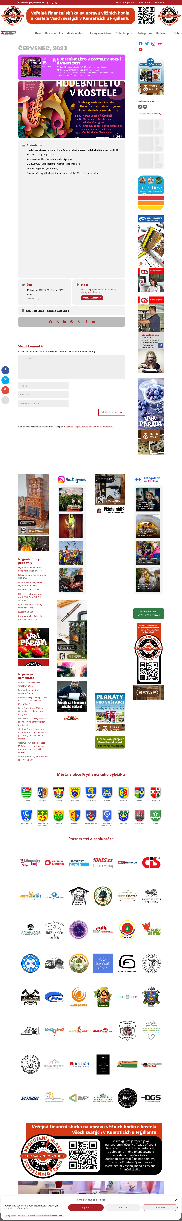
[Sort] (145, 107)
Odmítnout (122, 1207)
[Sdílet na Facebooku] (50, 321)
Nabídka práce (125, 33)
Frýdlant (22, 612)
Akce (118, 3)
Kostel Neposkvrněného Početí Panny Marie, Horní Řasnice (98, 291)
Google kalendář (57, 311)
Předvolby (160, 1207)
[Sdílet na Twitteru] (57, 321)
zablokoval (148, 613)
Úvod (38, 33)
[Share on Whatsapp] (78, 321)
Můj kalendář (35, 311)
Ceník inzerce (145, 3)
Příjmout (86, 1207)
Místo (84, 285)
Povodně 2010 (24, 589)
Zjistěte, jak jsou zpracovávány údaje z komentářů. (90, 426)
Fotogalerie (145, 33)
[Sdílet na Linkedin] (64, 321)
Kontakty (159, 3)
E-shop (178, 33)
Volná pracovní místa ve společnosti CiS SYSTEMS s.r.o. (32, 700)
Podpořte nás (129, 3)
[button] (176, 1199)
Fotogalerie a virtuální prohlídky (33, 575)
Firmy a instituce (101, 33)
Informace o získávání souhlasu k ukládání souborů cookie (41, 1215)
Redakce (161, 33)
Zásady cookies (10, 1215)
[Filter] (140, 107)
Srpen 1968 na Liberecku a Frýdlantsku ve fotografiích (31, 711)
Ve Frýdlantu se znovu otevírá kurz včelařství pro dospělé (32, 721)
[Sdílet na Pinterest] (71, 321)
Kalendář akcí (54, 33)
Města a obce (75, 33)
